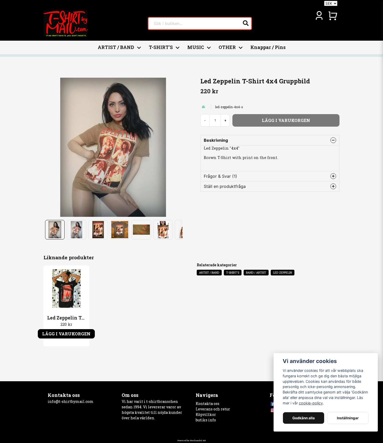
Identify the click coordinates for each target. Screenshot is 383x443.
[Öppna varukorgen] (332, 15)
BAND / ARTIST (256, 272)
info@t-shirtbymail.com (71, 401)
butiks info (206, 419)
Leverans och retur (213, 409)
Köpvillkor (206, 414)
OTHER (227, 47)
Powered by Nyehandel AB (191, 440)
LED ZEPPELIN (282, 272)
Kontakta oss (207, 403)
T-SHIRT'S (161, 47)
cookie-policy (311, 403)
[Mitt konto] (319, 15)
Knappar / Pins (268, 47)
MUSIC (195, 47)
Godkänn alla (303, 418)
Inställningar (348, 418)
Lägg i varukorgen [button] (66, 333)
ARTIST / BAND (116, 47)
